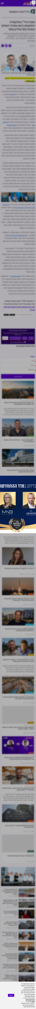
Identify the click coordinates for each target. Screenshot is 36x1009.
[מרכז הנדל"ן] (29, 3)
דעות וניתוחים (30, 435)
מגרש (12, 94)
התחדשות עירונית (30, 526)
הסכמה (11, 995)
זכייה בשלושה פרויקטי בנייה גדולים (16, 235)
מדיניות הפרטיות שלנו (30, 1000)
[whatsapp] (2, 45)
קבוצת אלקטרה (12, 125)
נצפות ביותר (31, 896)
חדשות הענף (31, 397)
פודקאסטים (31, 753)
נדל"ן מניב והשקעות (29, 496)
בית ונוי (32, 465)
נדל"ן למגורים (30, 654)
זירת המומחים (30, 564)
